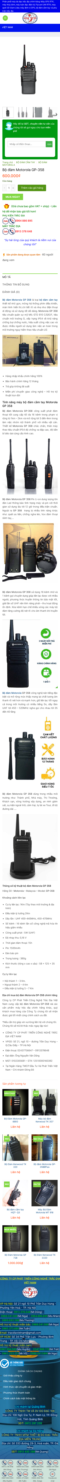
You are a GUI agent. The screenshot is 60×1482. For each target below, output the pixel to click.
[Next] (52, 71)
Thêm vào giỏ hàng (32, 187)
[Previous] (7, 71)
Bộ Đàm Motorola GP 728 (15, 1256)
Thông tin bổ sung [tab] (15, 284)
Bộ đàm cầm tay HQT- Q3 (15, 1211)
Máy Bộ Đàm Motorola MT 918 (44, 1211)
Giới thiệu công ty (12, 1375)
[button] (5, 18)
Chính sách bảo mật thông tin (19, 1398)
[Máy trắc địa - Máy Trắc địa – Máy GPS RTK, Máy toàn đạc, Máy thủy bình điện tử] (30, 18)
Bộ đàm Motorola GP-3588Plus (45, 1165)
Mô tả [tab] (6, 277)
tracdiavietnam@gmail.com (24, 1332)
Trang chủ (7, 162)
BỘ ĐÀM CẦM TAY (25, 162)
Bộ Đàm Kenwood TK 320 (15, 1165)
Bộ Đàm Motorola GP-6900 (15, 1120)
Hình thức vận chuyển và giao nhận (22, 1386)
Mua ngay (13, 196)
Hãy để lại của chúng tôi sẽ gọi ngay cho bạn (33, 127)
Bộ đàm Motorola (11, 693)
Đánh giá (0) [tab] (11, 292)
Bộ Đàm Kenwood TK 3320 (45, 1256)
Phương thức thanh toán (16, 1392)
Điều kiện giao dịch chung (17, 1381)
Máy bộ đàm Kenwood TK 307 (44, 1120)
